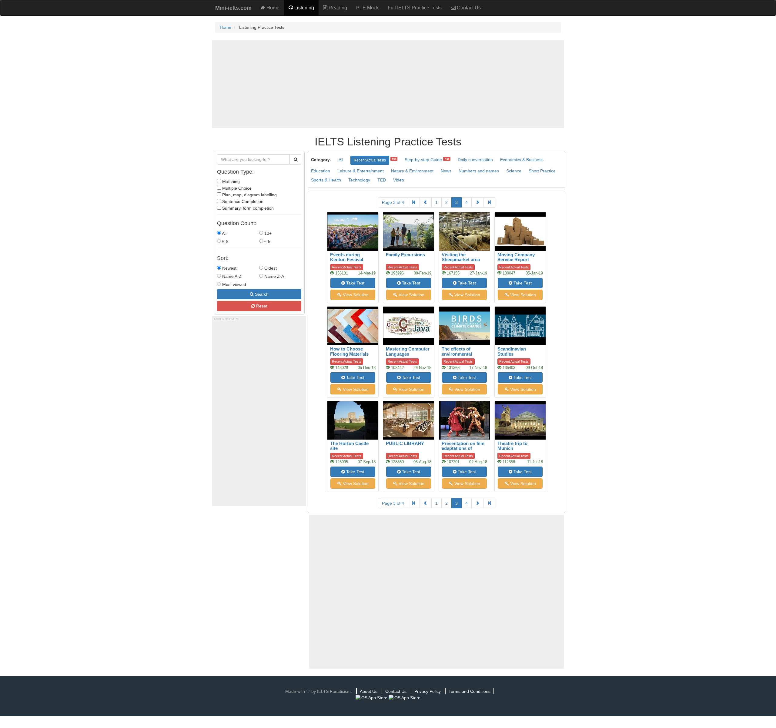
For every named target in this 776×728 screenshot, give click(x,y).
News (446, 170)
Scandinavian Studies (511, 351)
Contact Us (468, 7)
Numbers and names (479, 170)
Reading (337, 7)
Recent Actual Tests (370, 160)
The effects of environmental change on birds (459, 353)
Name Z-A (273, 276)
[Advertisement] (388, 84)
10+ (267, 233)
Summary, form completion (247, 208)
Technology (359, 180)
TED (381, 180)
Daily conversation (475, 159)
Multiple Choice (236, 188)
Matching (230, 181)
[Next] (477, 202)
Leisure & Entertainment (360, 170)
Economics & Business (522, 159)
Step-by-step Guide (423, 159)
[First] (414, 202)
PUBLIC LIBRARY (405, 443)
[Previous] (426, 202)
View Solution (355, 294)
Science (513, 170)
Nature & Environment (412, 170)
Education (320, 170)
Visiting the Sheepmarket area (461, 257)
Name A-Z (231, 276)
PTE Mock (367, 7)
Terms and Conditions (469, 691)
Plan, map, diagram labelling (249, 194)
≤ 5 (266, 241)
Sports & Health (326, 180)
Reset (261, 306)
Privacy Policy (427, 691)
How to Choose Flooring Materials (349, 351)
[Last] (489, 202)
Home (272, 7)
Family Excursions (405, 254)
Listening (303, 7)
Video (398, 180)
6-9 (225, 241)
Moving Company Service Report (516, 257)
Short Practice (542, 170)
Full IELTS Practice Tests (415, 7)
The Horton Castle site (349, 446)
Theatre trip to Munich (512, 446)
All (223, 233)
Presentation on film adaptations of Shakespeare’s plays (463, 448)
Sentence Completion (242, 201)
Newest (228, 268)
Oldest (270, 268)
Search (261, 294)
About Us (368, 691)
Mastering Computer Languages (408, 351)
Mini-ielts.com (233, 8)
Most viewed (233, 284)
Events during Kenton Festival (346, 257)
